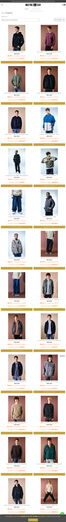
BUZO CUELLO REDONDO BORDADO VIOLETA (49, 52)
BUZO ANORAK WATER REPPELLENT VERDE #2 (49, 464)
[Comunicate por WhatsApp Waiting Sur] (62, 514)
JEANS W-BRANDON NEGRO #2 (49, 258)
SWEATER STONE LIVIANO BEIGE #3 (16, 422)
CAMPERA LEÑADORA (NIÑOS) (17, 258)
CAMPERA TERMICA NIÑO (49, 216)
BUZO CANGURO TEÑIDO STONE (49, 381)
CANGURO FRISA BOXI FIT (49, 175)
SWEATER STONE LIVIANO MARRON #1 (17, 464)
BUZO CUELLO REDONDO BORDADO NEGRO (49, 93)
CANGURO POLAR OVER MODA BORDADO (16, 175)
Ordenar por (4, 16)
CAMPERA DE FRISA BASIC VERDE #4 (49, 299)
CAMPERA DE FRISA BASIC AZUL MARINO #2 (49, 340)
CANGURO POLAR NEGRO (17, 52)
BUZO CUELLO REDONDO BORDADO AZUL (16, 134)
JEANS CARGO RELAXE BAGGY (17, 216)
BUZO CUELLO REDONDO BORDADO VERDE (17, 93)
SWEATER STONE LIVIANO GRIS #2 (49, 422)
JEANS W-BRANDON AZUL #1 (16, 299)
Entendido (33, 520)
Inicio (2, 13)
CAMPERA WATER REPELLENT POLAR (49, 134)
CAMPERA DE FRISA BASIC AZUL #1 (17, 381)
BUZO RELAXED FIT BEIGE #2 (49, 505)
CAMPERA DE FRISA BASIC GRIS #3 (17, 340)
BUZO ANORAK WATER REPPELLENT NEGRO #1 (16, 505)
